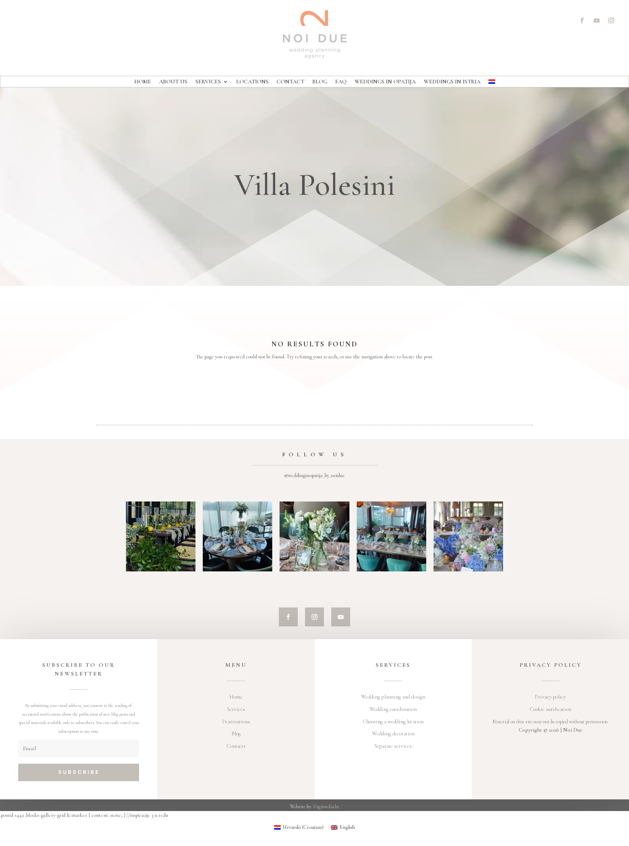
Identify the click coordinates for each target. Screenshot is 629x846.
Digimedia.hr (326, 806)
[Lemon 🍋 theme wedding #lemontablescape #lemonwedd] (160, 536)
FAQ (341, 82)
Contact (290, 82)
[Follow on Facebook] (582, 20)
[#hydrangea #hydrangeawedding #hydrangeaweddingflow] (468, 536)
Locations (252, 82)
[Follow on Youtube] (596, 20)
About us (173, 82)
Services (208, 82)
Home (142, 82)
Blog (319, 82)
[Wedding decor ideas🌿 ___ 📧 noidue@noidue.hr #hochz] (314, 536)
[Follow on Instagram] (611, 20)
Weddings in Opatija (385, 82)
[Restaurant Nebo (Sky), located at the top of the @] (237, 536)
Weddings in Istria (452, 82)
